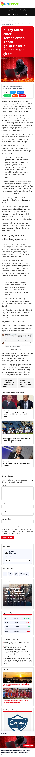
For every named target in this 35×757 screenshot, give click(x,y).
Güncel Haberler (11, 10)
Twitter (13, 92)
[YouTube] (21, 574)
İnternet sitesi (6, 519)
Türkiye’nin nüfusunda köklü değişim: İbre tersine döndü (16, 643)
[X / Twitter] (10, 574)
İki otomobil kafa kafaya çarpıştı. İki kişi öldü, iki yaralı (17, 655)
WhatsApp (7, 95)
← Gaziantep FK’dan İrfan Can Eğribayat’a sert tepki (9, 383)
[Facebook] (5, 574)
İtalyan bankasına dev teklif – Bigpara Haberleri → (25, 383)
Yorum (4, 485)
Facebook (20, 92)
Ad (3, 504)
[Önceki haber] (25, 587)
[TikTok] (26, 574)
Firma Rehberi (24, 10)
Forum (24, 14)
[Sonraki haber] (29, 587)
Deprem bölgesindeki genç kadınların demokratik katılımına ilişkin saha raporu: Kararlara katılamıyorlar (16, 651)
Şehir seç (8, 556)
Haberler (4, 21)
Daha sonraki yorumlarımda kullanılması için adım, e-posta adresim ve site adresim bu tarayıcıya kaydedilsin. (17, 531)
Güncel (10, 21)
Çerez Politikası (13, 14)
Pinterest (22, 95)
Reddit (15, 95)
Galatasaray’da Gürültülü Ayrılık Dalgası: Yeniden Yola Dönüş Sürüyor (16, 646)
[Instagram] (16, 574)
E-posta (5, 511)
